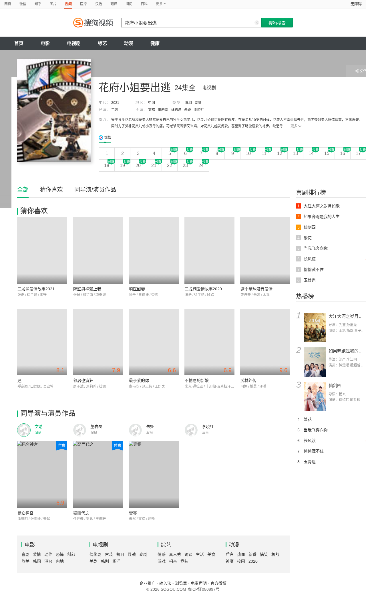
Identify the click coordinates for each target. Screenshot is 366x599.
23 (185, 165)
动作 (48, 554)
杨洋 (116, 561)
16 (342, 153)
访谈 (188, 554)
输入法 (165, 583)
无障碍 (356, 4)
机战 (275, 554)
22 (169, 165)
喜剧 (188, 103)
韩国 (37, 561)
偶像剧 (95, 554)
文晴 (151, 110)
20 (138, 165)
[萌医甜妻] (154, 250)
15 (326, 153)
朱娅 (187, 110)
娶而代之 (81, 513)
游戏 (162, 561)
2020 (253, 561)
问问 (129, 4)
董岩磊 (163, 110)
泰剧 (143, 554)
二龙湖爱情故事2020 (203, 289)
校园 (241, 561)
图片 (53, 4)
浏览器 (181, 583)
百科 (144, 4)
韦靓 (114, 110)
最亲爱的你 (139, 380)
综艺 (102, 43)
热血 (241, 554)
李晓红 (199, 110)
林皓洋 (176, 110)
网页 (7, 4)
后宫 (230, 554)
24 (201, 165)
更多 (294, 126)
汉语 (98, 4)
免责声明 (199, 583)
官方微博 (218, 583)
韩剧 (105, 561)
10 (248, 153)
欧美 (25, 561)
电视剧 (74, 43)
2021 (115, 103)
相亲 (173, 561)
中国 (151, 103)
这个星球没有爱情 (256, 289)
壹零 (133, 513)
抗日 (120, 554)
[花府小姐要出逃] (54, 110)
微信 (22, 4)
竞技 (184, 561)
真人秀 (175, 554)
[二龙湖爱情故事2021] (42, 250)
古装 (109, 554)
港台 (48, 561)
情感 (162, 554)
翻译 (113, 4)
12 (279, 153)
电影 (45, 43)
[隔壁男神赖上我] (98, 250)
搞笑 (264, 554)
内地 (60, 561)
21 (153, 165)
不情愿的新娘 (197, 380)
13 (295, 153)
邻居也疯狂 (83, 380)
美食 (211, 554)
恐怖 (60, 554)
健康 (155, 43)
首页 (18, 43)
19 (122, 165)
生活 (200, 554)
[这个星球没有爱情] (265, 250)
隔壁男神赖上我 (87, 289)
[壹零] (154, 474)
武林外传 (248, 380)
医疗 (83, 4)
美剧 (93, 561)
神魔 (230, 561)
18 (106, 165)
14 (311, 153)
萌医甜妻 (137, 289)
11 (264, 153)
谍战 (132, 554)
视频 (68, 4)
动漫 (128, 43)
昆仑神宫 (25, 513)
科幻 (71, 554)
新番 (252, 554)
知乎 (38, 4)
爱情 (198, 103)
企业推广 (148, 583)
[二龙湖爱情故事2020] (209, 250)
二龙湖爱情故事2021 (36, 289)
